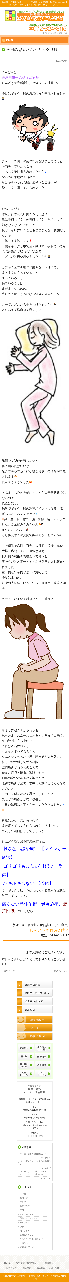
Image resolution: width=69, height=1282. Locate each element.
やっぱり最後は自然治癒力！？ (33, 1154)
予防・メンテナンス (28, 1218)
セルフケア (25, 1231)
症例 (22, 1210)
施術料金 (41, 1268)
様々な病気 (25, 1222)
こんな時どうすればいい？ (31, 1239)
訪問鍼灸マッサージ (28, 1235)
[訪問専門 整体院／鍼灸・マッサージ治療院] (34, 20)
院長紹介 (49, 1263)
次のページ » (60, 971)
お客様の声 (25, 1206)
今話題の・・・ (26, 1243)
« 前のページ (8, 971)
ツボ (22, 1227)
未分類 (23, 1194)
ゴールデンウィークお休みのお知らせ (35, 1162)
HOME (7, 1263)
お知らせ (24, 1198)
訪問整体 (55, 1268)
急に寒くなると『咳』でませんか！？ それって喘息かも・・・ (34, 1173)
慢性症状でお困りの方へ (27, 1263)
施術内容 (27, 1268)
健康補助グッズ (26, 1247)
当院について (10, 1268)
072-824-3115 (37, 1136)
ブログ (23, 1202)
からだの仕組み (26, 1214)
